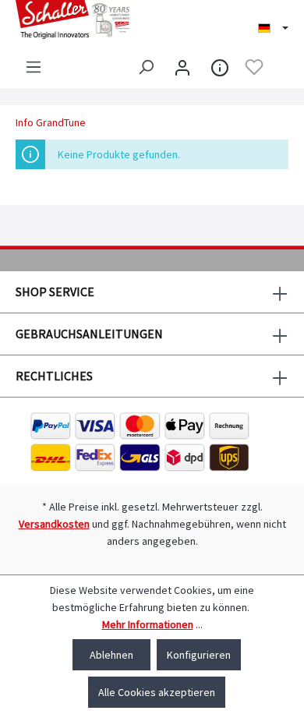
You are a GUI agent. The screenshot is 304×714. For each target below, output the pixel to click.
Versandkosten (54, 524)
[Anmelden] (182, 67)
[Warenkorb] (279, 67)
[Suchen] (146, 67)
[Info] (220, 67)
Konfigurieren (199, 655)
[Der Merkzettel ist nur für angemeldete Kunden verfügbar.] (254, 67)
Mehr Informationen (147, 624)
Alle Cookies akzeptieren (156, 692)
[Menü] (33, 67)
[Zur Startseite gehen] (76, 19)
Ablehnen (111, 655)
